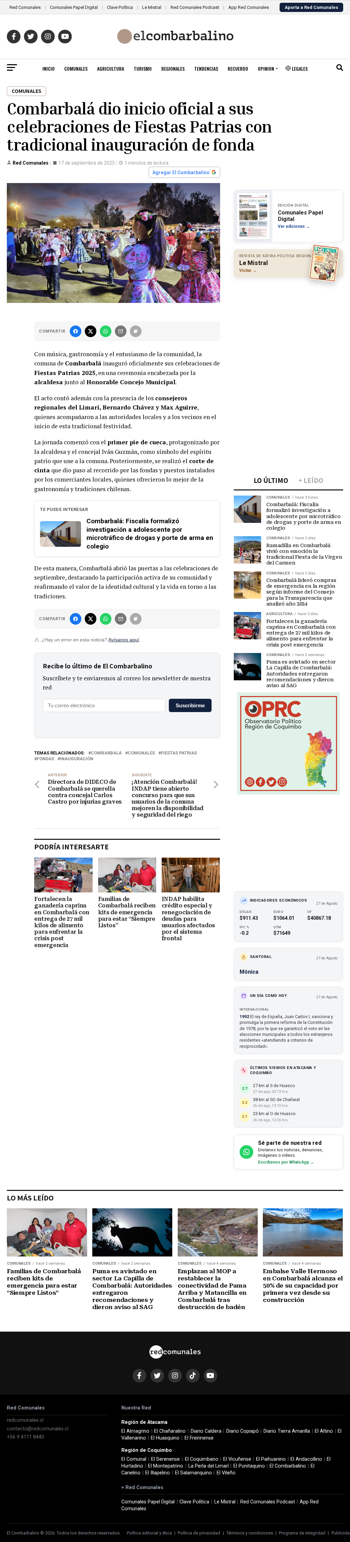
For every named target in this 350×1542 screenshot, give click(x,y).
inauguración (76, 759)
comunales (141, 753)
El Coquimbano (201, 1459)
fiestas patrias (179, 753)
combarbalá (106, 753)
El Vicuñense (237, 1459)
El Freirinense (199, 1438)
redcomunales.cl (25, 1420)
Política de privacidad (199, 1533)
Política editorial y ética (149, 1533)
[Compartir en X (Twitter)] (90, 331)
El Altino (324, 1431)
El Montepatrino (165, 1466)
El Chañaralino (170, 1431)
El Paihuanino (271, 1459)
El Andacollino (306, 1459)
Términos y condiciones (249, 1533)
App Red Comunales (248, 7)
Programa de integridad (302, 1533)
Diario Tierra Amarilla (287, 1431)
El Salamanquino (193, 1473)
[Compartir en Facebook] (75, 331)
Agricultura (110, 68)
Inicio (48, 68)
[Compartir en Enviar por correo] (120, 331)
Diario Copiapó (242, 1431)
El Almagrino (135, 1431)
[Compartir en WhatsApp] (105, 331)
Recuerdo (238, 68)
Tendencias (206, 68)
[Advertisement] (288, 327)
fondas (45, 759)
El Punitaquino (249, 1466)
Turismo (143, 68)
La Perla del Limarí (208, 1466)
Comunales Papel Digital (74, 7)
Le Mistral (151, 7)
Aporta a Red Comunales (311, 7)
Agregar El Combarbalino (181, 172)
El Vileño (226, 1473)
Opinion (266, 68)
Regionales (173, 68)
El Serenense (165, 1459)
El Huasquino (165, 1438)
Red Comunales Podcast (195, 7)
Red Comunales (25, 7)
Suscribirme (190, 705)
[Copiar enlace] (136, 331)
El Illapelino (157, 1473)
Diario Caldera (206, 1431)
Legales (299, 68)
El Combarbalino (288, 1466)
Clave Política (120, 7)
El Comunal (133, 1459)
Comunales (76, 68)
